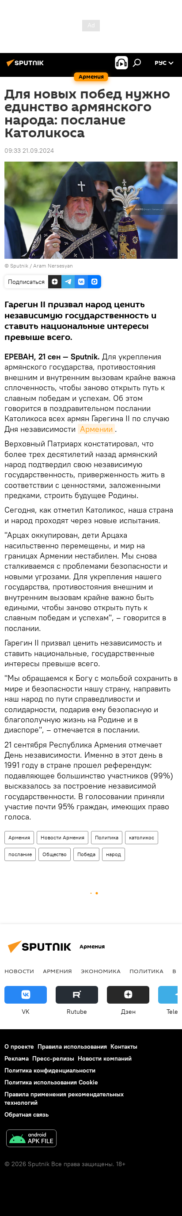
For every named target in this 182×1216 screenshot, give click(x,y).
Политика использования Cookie (51, 1082)
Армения (19, 837)
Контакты (123, 1046)
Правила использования (72, 1046)
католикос (141, 837)
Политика (106, 837)
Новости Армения (62, 837)
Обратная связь (26, 1114)
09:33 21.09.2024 (29, 151)
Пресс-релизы (53, 1058)
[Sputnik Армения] (26, 66)
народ (113, 854)
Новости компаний (105, 1058)
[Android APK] (31, 1139)
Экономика (101, 971)
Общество (54, 854)
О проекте (19, 1046)
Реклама (16, 1058)
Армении (96, 429)
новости (19, 971)
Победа (86, 854)
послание (20, 854)
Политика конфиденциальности (49, 1070)
